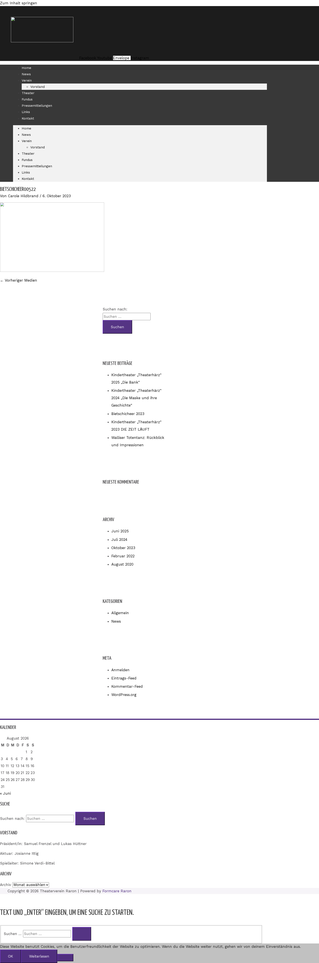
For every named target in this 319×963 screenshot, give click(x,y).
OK (10, 956)
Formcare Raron (117, 891)
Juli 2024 (119, 539)
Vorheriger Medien (18, 280)
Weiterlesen (39, 956)
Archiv (5, 885)
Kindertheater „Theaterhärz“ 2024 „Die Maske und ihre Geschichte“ (136, 397)
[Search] (81, 934)
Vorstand (37, 87)
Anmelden (120, 670)
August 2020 (122, 564)
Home (26, 68)
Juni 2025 (120, 531)
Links (26, 112)
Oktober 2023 (123, 548)
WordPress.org (123, 694)
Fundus (27, 99)
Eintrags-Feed (123, 678)
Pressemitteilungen (37, 106)
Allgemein (120, 613)
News (26, 74)
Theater (28, 93)
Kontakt (28, 118)
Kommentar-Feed (127, 686)
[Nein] (65, 957)
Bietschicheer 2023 (127, 414)
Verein (27, 80)
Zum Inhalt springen (18, 3)
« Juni (5, 793)
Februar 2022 (123, 556)
